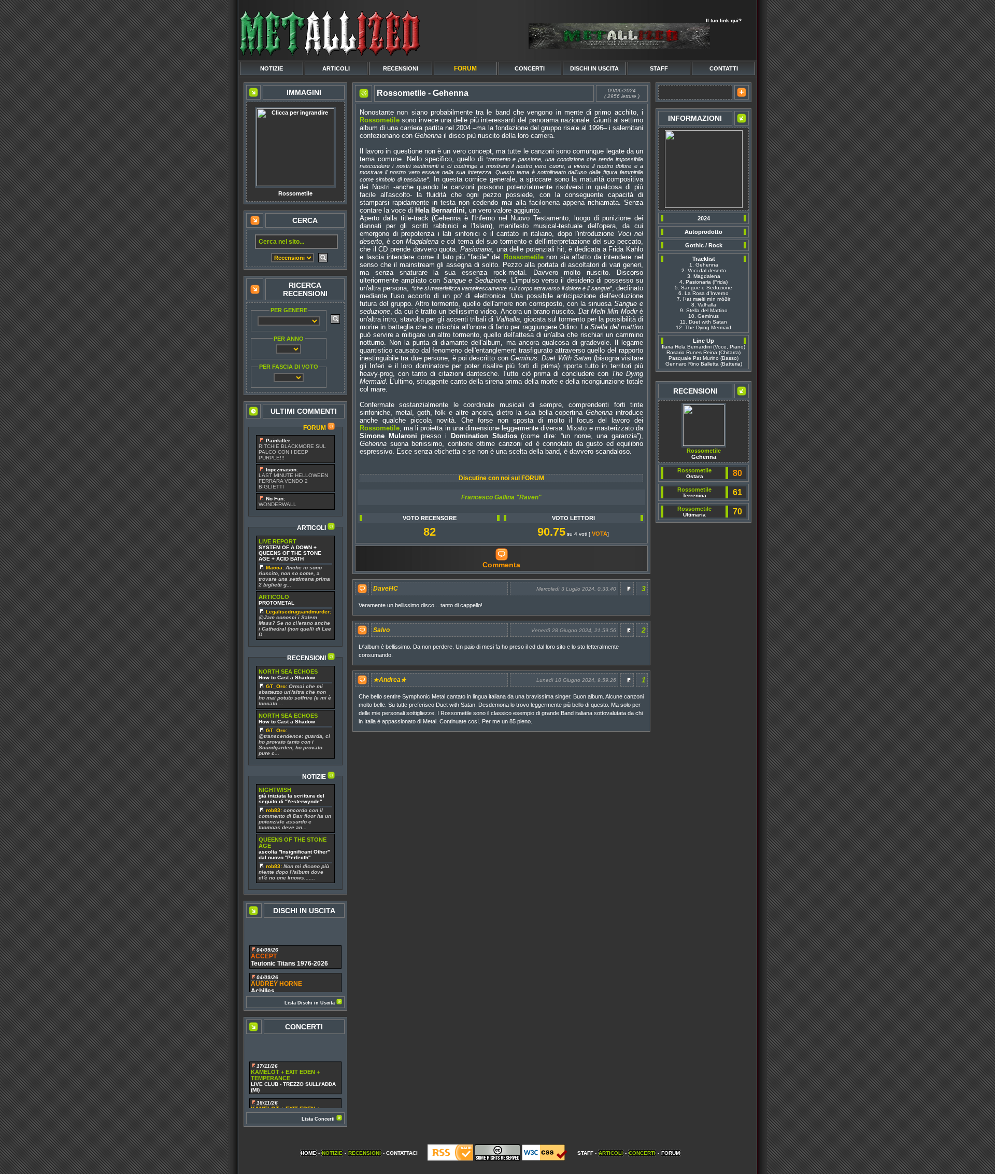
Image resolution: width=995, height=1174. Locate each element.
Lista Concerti (319, 1119)
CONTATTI (723, 68)
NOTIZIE (271, 68)
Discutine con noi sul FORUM (501, 478)
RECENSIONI (400, 68)
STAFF (659, 68)
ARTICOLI (336, 68)
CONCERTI (530, 68)
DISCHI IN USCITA (594, 68)
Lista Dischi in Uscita (310, 1002)
